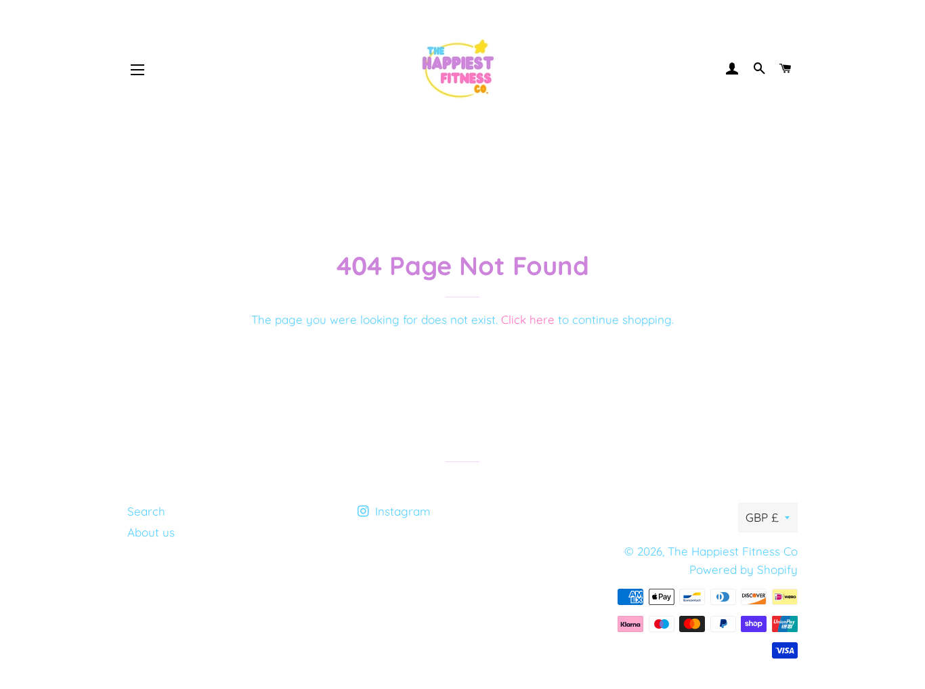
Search (146, 511)
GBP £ (762, 517)
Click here (528, 319)
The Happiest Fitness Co (733, 551)
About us (151, 532)
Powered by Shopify (743, 569)
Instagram (401, 511)
